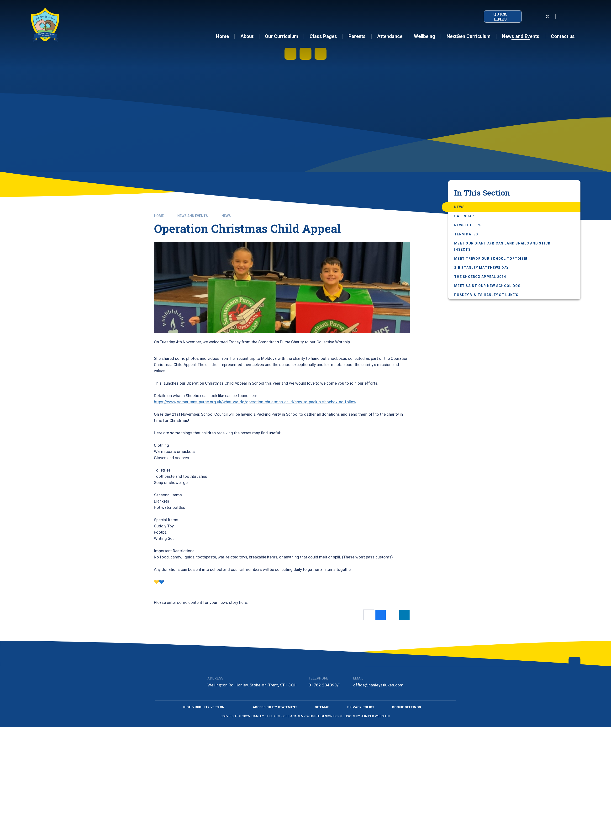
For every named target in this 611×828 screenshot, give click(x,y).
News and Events (192, 216)
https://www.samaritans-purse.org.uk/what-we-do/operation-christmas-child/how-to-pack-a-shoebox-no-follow (255, 401)
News (226, 216)
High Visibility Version (204, 707)
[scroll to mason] (574, 663)
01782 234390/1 (325, 685)
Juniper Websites (375, 716)
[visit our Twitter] (547, 16)
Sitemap (322, 707)
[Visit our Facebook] (537, 16)
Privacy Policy (360, 707)
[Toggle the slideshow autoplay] (290, 54)
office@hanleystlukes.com (378, 685)
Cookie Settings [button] (406, 707)
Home (159, 216)
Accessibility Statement (275, 707)
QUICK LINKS (500, 16)
